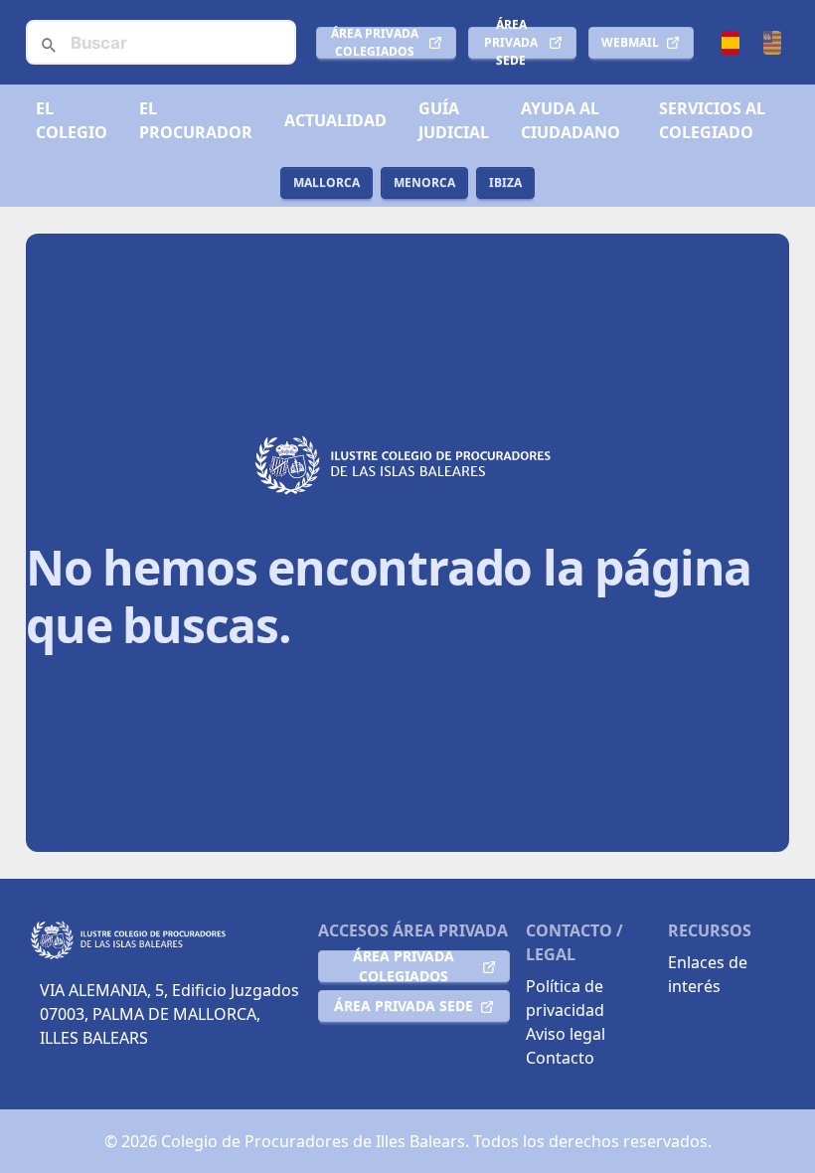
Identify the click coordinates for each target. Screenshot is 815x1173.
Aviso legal (565, 1034)
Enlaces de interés (707, 974)
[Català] (772, 43)
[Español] (730, 43)
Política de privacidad (565, 998)
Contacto (560, 1058)
